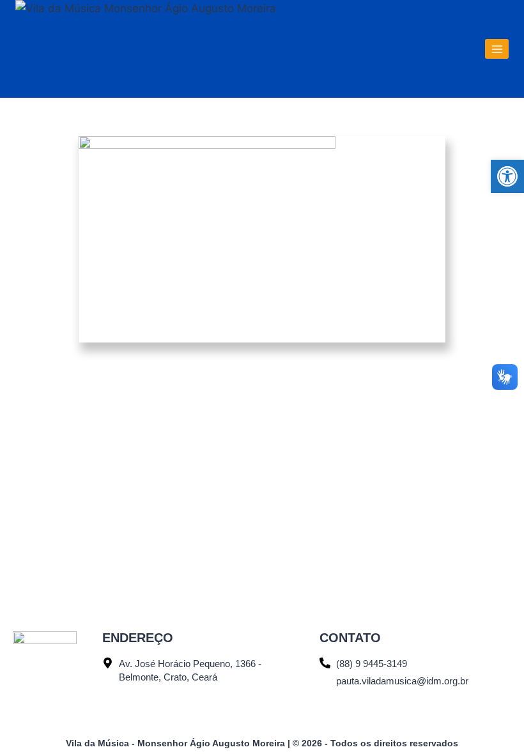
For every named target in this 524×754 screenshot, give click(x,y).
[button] (507, 176)
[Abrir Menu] (497, 49)
